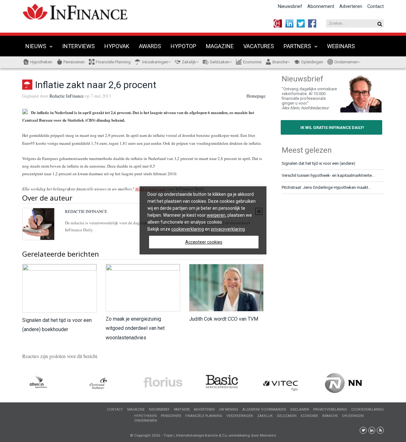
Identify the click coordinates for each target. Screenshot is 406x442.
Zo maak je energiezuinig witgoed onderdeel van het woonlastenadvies (135, 328)
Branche (279, 62)
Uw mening (228, 409)
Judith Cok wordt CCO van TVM (223, 319)
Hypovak (116, 46)
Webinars (341, 46)
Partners (297, 46)
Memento (268, 435)
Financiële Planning (113, 62)
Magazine (220, 46)
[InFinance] (75, 11)
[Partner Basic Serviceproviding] (189, 382)
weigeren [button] (216, 215)
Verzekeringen (155, 62)
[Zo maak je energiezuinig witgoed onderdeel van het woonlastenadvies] (143, 288)
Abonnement (320, 6)
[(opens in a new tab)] (69, 384)
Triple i (168, 435)
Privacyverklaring (330, 409)
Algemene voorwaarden (264, 409)
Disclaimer (299, 409)
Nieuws (35, 46)
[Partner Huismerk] (370, 382)
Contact (375, 6)
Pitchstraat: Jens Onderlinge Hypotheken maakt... (326, 187)
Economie (252, 62)
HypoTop (183, 46)
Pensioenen (74, 62)
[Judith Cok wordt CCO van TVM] (226, 288)
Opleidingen (312, 62)
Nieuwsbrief (290, 6)
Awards (150, 46)
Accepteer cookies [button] (203, 242)
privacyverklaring (228, 229)
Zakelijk (189, 62)
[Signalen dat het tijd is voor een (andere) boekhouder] (59, 288)
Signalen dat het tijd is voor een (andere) (318, 163)
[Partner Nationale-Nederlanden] (310, 383)
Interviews (78, 46)
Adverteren (350, 6)
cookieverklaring (187, 229)
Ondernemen (346, 62)
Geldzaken (219, 62)
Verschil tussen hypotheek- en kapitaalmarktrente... (328, 175)
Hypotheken (41, 62)
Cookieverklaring (367, 409)
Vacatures (258, 46)
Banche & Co (216, 435)
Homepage (255, 96)
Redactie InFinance (66, 96)
